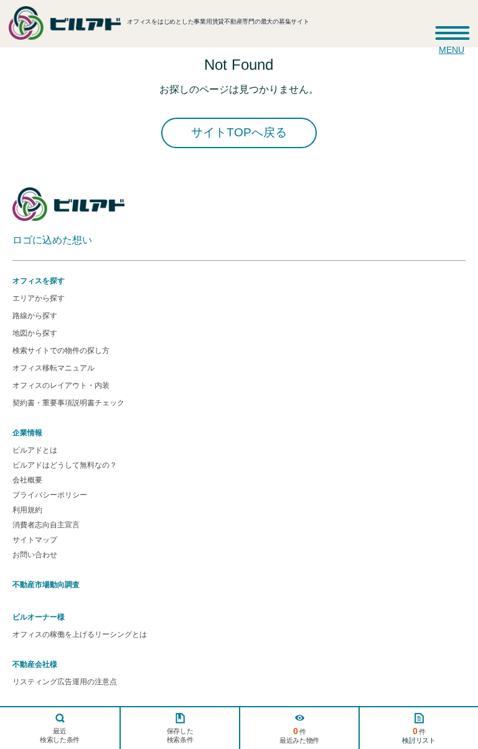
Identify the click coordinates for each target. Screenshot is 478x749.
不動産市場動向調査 (46, 584)
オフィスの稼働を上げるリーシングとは (79, 634)
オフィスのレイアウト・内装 (61, 385)
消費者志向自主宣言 (46, 525)
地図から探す (34, 333)
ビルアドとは (34, 450)
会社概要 (27, 480)
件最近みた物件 (299, 735)
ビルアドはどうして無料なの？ (64, 465)
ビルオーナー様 (38, 617)
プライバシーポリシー (49, 495)
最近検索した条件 (60, 735)
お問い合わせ (34, 554)
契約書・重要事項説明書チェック (68, 402)
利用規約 (27, 510)
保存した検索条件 (180, 735)
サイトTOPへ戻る (239, 132)
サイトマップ (34, 539)
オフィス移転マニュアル (53, 368)
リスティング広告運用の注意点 (64, 681)
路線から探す (34, 315)
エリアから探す (38, 298)
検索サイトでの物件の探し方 (61, 350)
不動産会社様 (34, 664)
